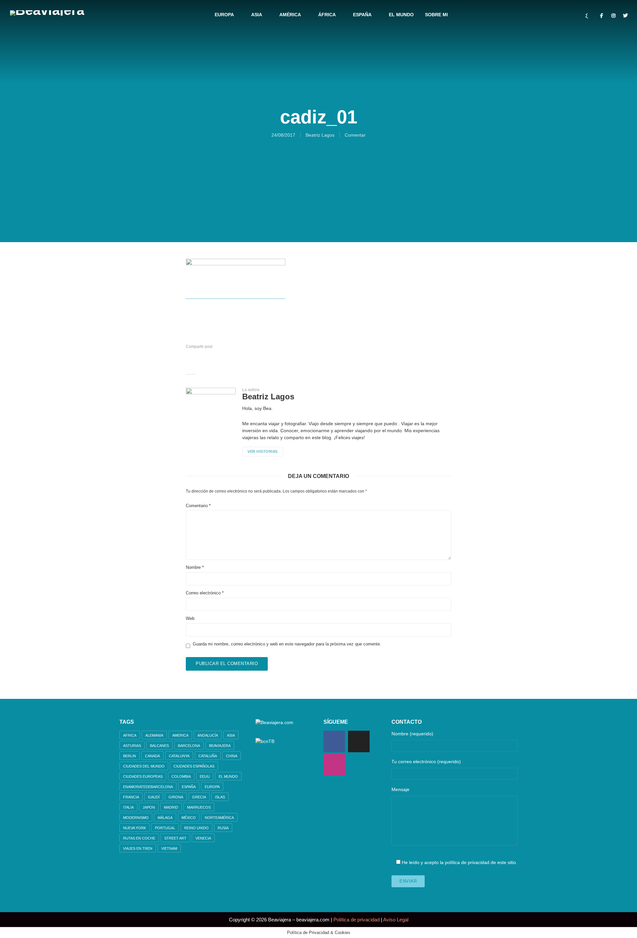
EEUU (205, 776)
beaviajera (220, 746)
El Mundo (401, 14)
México (188, 818)
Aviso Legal (395, 919)
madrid (171, 807)
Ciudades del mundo (144, 766)
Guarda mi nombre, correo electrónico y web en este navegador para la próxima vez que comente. (287, 643)
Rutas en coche (139, 838)
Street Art (175, 838)
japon (149, 807)
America (180, 735)
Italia (128, 807)
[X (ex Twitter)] (359, 741)
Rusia (223, 828)
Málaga (165, 818)
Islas (220, 797)
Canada (152, 756)
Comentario (198, 505)
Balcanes (159, 746)
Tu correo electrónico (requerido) (426, 761)
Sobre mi (436, 14)
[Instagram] (334, 764)
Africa (129, 735)
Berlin (129, 756)
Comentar (355, 135)
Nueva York (134, 828)
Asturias (132, 746)
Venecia (203, 838)
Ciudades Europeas (143, 776)
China (231, 756)
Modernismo (136, 818)
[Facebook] (334, 741)
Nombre (195, 567)
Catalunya (179, 756)
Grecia (199, 797)
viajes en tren (137, 848)
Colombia (181, 776)
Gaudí (154, 797)
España (362, 14)
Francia (131, 797)
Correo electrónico (205, 592)
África (327, 14)
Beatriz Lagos (320, 135)
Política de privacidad (356, 919)
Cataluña (207, 756)
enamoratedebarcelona (148, 787)
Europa (224, 14)
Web (190, 618)
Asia (256, 14)
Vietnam (169, 848)
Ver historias (263, 451)
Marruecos (199, 807)
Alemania (154, 735)
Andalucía (207, 735)
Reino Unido (196, 828)
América (290, 14)
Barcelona (189, 746)
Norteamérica (219, 818)
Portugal (165, 828)
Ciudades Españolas (194, 766)
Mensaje (400, 789)
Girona (176, 797)
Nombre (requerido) (412, 733)
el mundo (228, 776)
